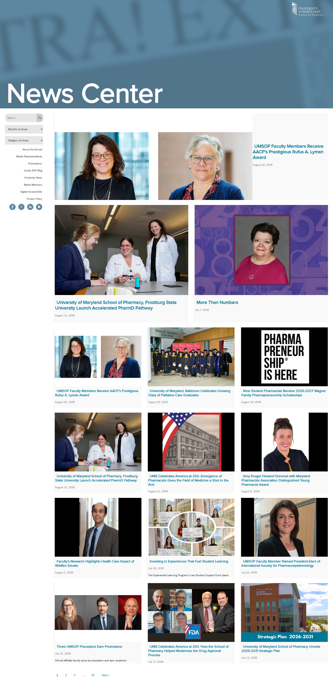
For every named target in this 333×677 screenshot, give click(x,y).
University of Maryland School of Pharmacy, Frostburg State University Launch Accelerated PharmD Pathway (116, 305)
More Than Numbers (217, 302)
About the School (32, 149)
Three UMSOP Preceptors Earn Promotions (89, 646)
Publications (35, 163)
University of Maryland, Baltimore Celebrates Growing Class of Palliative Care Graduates (189, 393)
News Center (85, 93)
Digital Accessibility (31, 191)
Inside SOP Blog (33, 170)
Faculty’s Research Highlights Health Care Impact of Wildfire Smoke (94, 563)
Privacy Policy (34, 198)
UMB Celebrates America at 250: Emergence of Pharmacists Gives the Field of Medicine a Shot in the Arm (188, 480)
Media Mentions (33, 184)
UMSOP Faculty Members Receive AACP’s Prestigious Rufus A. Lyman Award (288, 152)
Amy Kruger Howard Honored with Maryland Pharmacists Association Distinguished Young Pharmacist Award (275, 480)
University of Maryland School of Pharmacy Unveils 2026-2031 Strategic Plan (280, 649)
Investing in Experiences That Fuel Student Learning (189, 561)
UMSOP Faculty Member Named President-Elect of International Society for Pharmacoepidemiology (280, 563)
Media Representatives (29, 156)
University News (33, 177)
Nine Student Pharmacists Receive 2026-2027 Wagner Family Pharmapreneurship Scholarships (283, 393)
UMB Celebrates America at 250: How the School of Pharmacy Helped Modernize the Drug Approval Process (188, 651)
